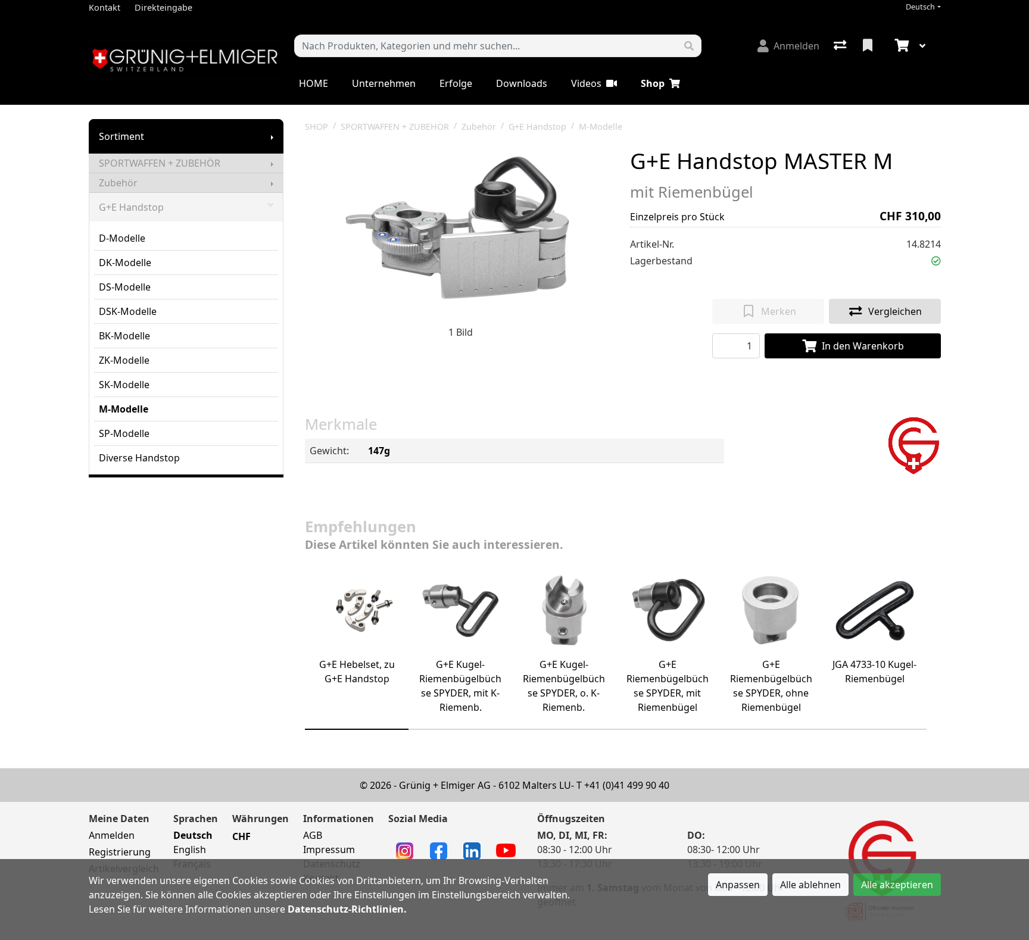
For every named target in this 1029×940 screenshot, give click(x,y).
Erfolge (455, 83)
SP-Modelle (124, 433)
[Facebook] (438, 850)
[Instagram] (404, 850)
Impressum (329, 849)
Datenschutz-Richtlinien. (347, 909)
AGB (312, 835)
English (189, 849)
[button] (936, 260)
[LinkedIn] (472, 850)
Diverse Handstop (139, 457)
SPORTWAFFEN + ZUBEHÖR (159, 163)
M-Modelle (123, 409)
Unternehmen (384, 83)
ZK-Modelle (124, 360)
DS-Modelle (125, 286)
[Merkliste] (869, 46)
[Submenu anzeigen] (272, 136)
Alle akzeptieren (897, 884)
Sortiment (121, 136)
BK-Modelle (124, 335)
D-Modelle (122, 238)
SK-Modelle (124, 384)
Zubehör (118, 182)
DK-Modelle (125, 262)
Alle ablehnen (810, 884)
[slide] (357, 729)
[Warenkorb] (900, 46)
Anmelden (112, 835)
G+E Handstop (131, 207)
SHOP (316, 126)
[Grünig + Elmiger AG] (913, 444)
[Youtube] (506, 849)
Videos (586, 83)
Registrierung (120, 851)
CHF (241, 836)
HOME (313, 83)
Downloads (521, 83)
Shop (653, 83)
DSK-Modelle (128, 311)
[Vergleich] (841, 46)
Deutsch (920, 7)
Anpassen (738, 884)
